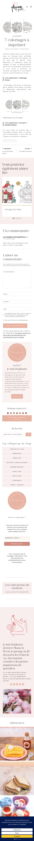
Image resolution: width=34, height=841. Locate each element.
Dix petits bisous (25, 150)
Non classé (17, 476)
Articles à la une (17, 449)
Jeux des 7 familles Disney (17, 462)
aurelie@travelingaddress (14, 237)
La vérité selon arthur (7, 151)
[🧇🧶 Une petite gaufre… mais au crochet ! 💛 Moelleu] (17, 744)
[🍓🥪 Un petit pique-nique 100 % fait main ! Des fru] (17, 813)
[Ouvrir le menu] (31, 6)
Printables (17, 480)
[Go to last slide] (5, 196)
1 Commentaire (24, 49)
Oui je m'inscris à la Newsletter (16, 320)
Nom (6, 294)
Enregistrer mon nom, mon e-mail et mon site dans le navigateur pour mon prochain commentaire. (18, 315)
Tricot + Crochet (17, 485)
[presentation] (17, 191)
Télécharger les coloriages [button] (13, 118)
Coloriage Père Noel (13, 209)
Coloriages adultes (10, 140)
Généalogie (17, 453)
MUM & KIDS (17, 471)
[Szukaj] (28, 434)
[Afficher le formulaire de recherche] (27, 7)
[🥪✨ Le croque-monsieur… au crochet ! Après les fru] (17, 778)
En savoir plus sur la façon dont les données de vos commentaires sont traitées (16, 335)
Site (5, 309)
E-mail (7, 301)
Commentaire (9, 272)
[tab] (13, 218)
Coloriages (17, 36)
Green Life (17, 458)
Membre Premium (17, 467)
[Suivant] (28, 196)
